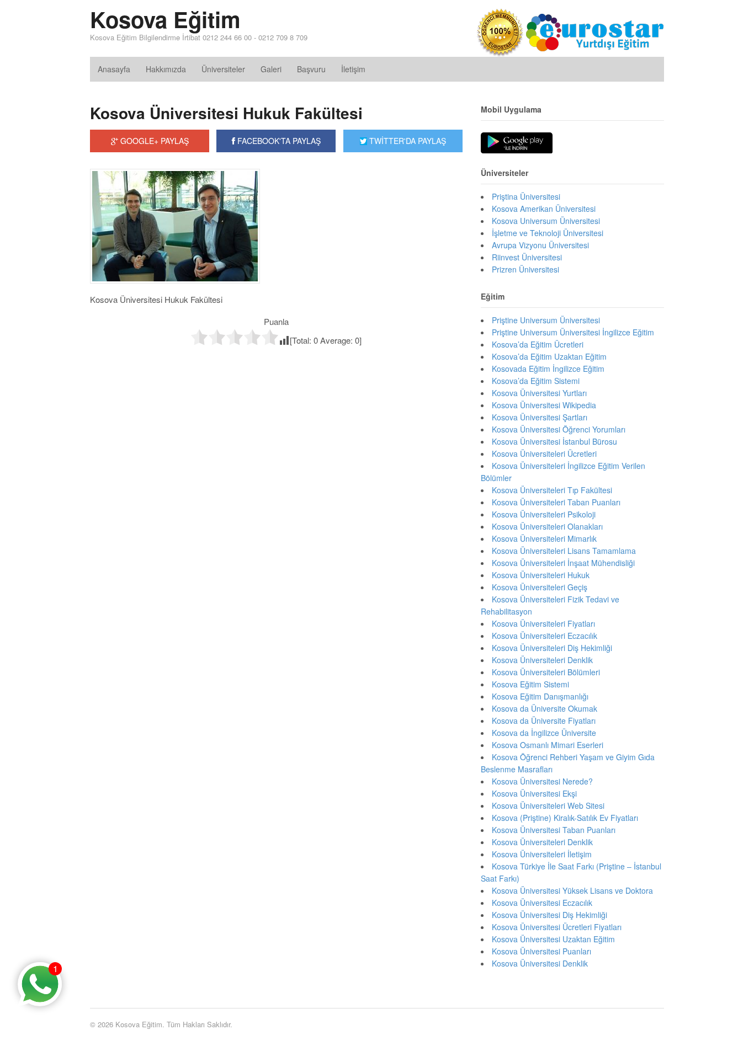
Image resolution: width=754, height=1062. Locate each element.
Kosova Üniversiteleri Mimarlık (544, 538)
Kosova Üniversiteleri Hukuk (541, 574)
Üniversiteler (223, 68)
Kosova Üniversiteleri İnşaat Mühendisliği (563, 562)
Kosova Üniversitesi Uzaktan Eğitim (553, 938)
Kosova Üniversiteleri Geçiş (539, 587)
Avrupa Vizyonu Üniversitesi (540, 244)
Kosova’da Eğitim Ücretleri (537, 344)
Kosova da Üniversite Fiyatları (544, 720)
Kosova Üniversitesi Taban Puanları (553, 829)
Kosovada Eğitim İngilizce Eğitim (548, 368)
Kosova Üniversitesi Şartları (539, 417)
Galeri (271, 68)
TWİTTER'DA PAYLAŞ (406, 140)
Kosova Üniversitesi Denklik (540, 963)
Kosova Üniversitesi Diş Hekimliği (549, 914)
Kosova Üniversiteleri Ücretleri (544, 453)
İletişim (353, 68)
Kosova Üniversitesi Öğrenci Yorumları (558, 429)
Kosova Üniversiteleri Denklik (542, 659)
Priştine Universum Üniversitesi (546, 319)
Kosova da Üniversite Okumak (544, 708)
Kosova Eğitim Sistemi (530, 684)
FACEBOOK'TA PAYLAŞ (278, 140)
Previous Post (276, 369)
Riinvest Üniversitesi (527, 257)
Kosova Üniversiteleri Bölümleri (546, 671)
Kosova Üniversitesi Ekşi (534, 793)
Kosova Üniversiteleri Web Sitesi (548, 805)
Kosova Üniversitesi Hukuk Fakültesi (226, 113)
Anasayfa (114, 68)
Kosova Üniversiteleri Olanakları (547, 526)
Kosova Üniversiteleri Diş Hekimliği (552, 647)
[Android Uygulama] (517, 143)
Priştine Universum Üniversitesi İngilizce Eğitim (573, 332)
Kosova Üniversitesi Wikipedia (544, 404)
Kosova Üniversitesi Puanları (541, 951)
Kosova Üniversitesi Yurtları (539, 392)
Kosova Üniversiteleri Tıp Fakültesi (552, 489)
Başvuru (311, 68)
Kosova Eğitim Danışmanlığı (540, 696)
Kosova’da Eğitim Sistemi (536, 380)
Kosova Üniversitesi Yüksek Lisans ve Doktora (572, 890)
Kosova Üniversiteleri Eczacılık (544, 635)
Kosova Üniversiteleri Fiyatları (543, 623)
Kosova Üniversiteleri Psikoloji (544, 514)
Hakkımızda (166, 68)
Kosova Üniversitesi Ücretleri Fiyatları (557, 926)
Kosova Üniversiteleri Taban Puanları (556, 502)
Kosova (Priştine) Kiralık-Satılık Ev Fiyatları (565, 817)
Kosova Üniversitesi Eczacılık (542, 902)
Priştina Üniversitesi (526, 196)
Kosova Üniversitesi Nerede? (542, 781)
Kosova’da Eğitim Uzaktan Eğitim (549, 356)
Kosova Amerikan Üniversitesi (544, 208)
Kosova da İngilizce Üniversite (544, 732)
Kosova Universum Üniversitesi (546, 220)
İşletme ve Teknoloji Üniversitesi (547, 232)
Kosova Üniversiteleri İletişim (542, 854)
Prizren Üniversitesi (525, 269)
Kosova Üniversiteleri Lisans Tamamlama (564, 550)
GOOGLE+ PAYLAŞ (153, 140)
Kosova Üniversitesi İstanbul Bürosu (554, 441)
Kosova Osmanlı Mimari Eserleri (547, 744)
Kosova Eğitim (165, 19)
